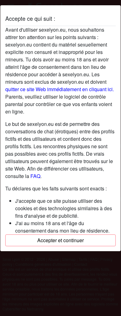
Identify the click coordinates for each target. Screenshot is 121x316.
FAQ (35, 176)
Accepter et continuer (60, 240)
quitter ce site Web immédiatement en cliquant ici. (59, 89)
